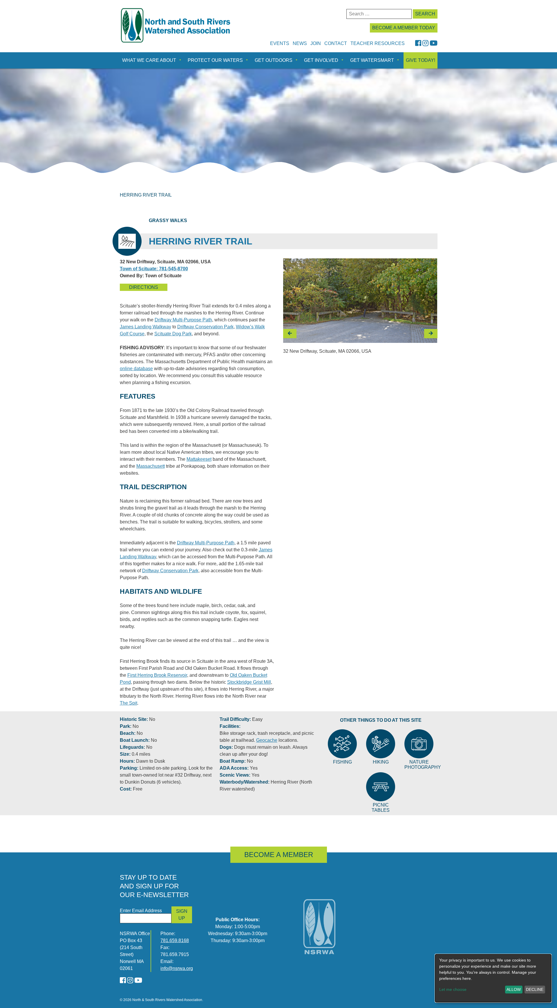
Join (315, 43)
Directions (143, 287)
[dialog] (493, 978)
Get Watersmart (372, 60)
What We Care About (149, 60)
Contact (335, 43)
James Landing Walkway (145, 326)
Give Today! (420, 60)
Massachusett (150, 466)
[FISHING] (342, 743)
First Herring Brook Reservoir (157, 675)
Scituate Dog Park (173, 333)
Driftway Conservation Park (205, 326)
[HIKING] (380, 743)
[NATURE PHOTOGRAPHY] (418, 743)
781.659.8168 (174, 940)
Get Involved (321, 60)
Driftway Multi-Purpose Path (183, 319)
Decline (534, 989)
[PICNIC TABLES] (380, 786)
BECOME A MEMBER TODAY (403, 27)
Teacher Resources (377, 43)
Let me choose (452, 989)
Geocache (266, 740)
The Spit (128, 703)
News (300, 43)
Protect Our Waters (215, 60)
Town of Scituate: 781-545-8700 (154, 268)
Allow (514, 989)
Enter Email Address (141, 910)
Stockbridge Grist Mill (249, 682)
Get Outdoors (273, 60)
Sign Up (181, 915)
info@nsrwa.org (176, 968)
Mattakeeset (199, 459)
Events (279, 43)
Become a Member (278, 854)
